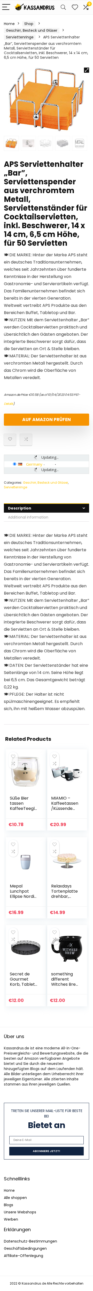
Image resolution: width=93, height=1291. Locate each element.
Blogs (8, 1204)
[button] (86, 70)
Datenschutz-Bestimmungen (30, 1241)
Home (9, 23)
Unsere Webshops (20, 1212)
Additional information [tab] (28, 517)
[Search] (63, 7)
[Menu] (6, 7)
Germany (34, 464)
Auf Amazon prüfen (46, 419)
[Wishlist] (75, 7)
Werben (11, 1219)
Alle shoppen (15, 1197)
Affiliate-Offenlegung (23, 1255)
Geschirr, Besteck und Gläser (31, 30)
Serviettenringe (20, 37)
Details (8, 403)
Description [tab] (19, 508)
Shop (28, 23)
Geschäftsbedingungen (25, 1248)
